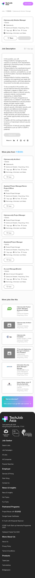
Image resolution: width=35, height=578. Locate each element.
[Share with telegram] (24, 140)
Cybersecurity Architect (12, 159)
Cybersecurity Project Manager (14, 215)
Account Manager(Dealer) (12, 269)
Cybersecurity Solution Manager (22, 11)
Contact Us (6, 483)
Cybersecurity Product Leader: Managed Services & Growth (24, 308)
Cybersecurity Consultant (21, 335)
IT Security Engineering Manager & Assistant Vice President (24, 350)
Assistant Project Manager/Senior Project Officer (15, 187)
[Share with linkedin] (14, 140)
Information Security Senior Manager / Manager (23, 366)
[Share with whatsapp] (21, 140)
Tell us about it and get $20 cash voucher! (16, 403)
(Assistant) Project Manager (13, 242)
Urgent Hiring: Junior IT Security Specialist (24, 383)
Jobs (3, 11)
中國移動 (8, 11)
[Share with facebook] (17, 140)
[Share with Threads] (28, 140)
